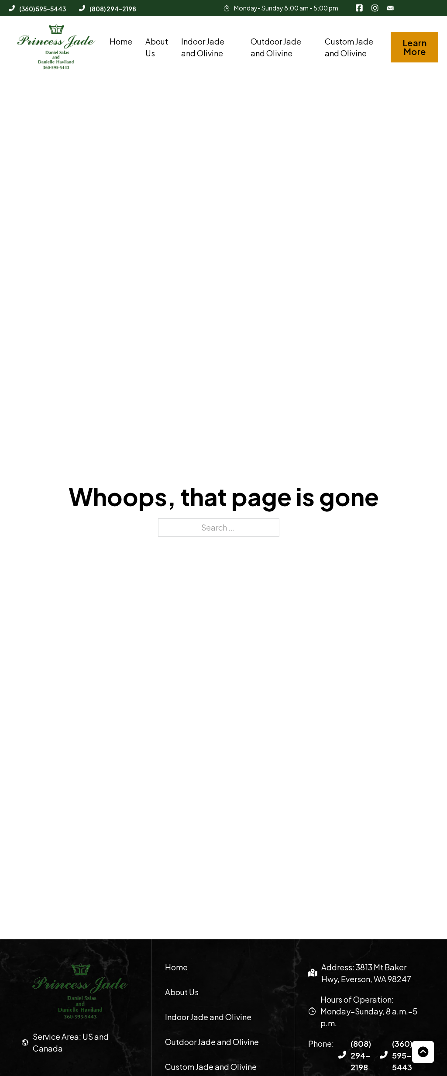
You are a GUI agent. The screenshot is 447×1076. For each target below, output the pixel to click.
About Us (156, 47)
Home (121, 41)
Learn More (414, 47)
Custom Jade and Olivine (349, 47)
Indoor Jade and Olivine (202, 47)
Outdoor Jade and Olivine (276, 47)
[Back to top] (423, 1052)
